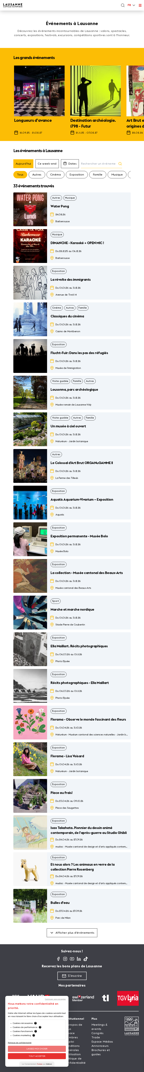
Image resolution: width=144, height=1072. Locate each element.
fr (129, 5)
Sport (55, 601)
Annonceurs (100, 1046)
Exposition (77, 174)
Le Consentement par (37, 1064)
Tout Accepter (37, 1056)
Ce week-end (47, 163)
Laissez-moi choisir (37, 1049)
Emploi (69, 1041)
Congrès (97, 1033)
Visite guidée (60, 381)
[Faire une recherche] (123, 5)
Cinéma (55, 174)
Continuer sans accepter (55, 999)
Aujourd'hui (23, 163)
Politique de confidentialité (19, 1043)
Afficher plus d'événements (74, 932)
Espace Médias (102, 1041)
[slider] (72, 102)
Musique (117, 174)
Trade (95, 1037)
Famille (98, 174)
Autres (36, 174)
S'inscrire (75, 975)
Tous (20, 174)
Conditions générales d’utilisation (72, 1050)
